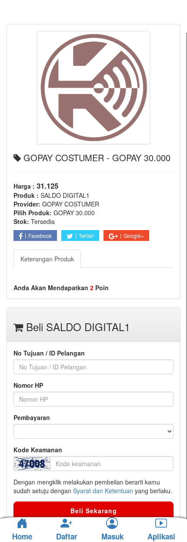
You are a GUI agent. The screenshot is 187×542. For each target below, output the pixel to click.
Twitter (86, 235)
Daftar (66, 537)
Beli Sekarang (93, 510)
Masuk (112, 537)
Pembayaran (31, 417)
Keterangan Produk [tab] (47, 258)
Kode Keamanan (37, 449)
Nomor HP (28, 385)
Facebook (40, 235)
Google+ (134, 235)
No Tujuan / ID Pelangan (49, 353)
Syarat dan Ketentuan (103, 490)
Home (22, 536)
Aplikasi (161, 537)
